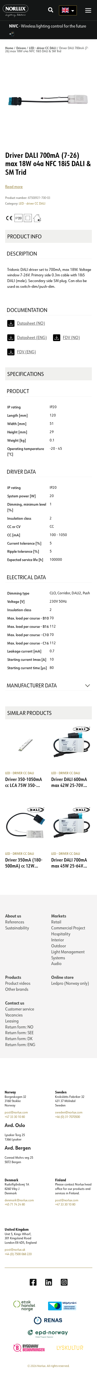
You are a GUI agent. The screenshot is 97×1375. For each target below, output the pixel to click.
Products (13, 977)
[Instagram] (64, 1282)
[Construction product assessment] (30, 1347)
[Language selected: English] (68, 10)
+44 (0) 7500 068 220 (18, 1254)
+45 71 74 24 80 (15, 1204)
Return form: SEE (19, 1032)
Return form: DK (19, 1038)
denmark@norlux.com (19, 1200)
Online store (62, 977)
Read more (14, 186)
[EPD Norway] (48, 1333)
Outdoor (58, 945)
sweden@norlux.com (69, 1112)
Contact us (14, 1003)
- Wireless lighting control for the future (47, 26)
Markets (58, 915)
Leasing (12, 1021)
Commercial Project (68, 927)
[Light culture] (70, 1347)
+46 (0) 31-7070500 (67, 1117)
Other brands (16, 989)
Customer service (19, 1009)
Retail (56, 921)
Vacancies (14, 1015)
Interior (57, 939)
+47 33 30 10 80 (15, 1117)
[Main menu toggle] (88, 10)
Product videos (17, 983)
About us (13, 915)
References (14, 921)
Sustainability (17, 927)
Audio (56, 963)
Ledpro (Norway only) (70, 983)
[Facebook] (33, 1282)
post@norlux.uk (15, 1250)
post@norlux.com (16, 1112)
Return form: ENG (20, 1044)
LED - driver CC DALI (42, 48)
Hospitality (60, 933)
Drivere (21, 48)
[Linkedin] (49, 1282)
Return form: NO (19, 1026)
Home (9, 48)
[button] (51, 10)
